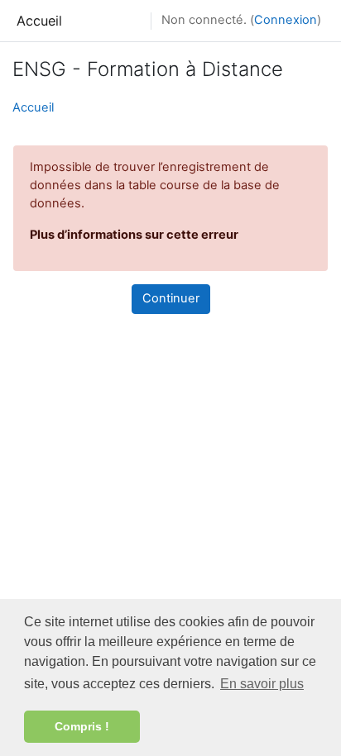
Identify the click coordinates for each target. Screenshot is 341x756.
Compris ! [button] (82, 726)
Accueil (39, 20)
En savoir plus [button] (262, 684)
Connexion (285, 19)
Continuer (170, 298)
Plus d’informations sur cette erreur (134, 234)
